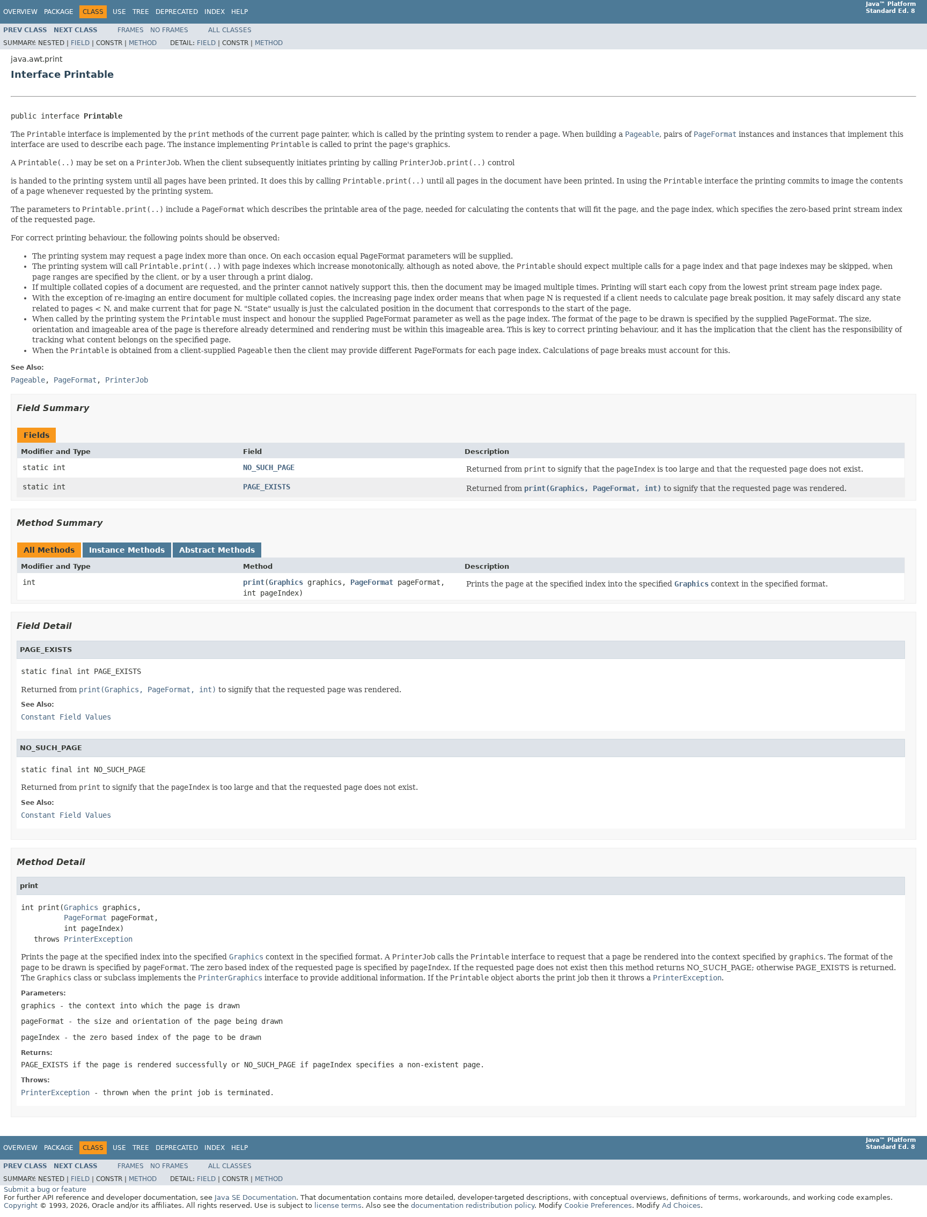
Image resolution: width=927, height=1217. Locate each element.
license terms (338, 1205)
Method (143, 43)
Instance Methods (127, 550)
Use (119, 12)
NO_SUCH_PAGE (269, 467)
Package (58, 12)
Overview (20, 12)
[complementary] (598, 1205)
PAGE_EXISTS (266, 486)
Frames (130, 30)
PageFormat (371, 582)
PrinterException (98, 939)
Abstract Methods (217, 550)
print (253, 582)
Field (80, 43)
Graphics (286, 582)
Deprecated (177, 12)
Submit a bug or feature (45, 1189)
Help (239, 12)
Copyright (21, 1205)
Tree (141, 12)
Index (214, 12)
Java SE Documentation (255, 1197)
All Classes (230, 30)
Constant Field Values (66, 717)
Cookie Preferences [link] (598, 1205)
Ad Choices (681, 1205)
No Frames (169, 30)
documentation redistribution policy (472, 1205)
